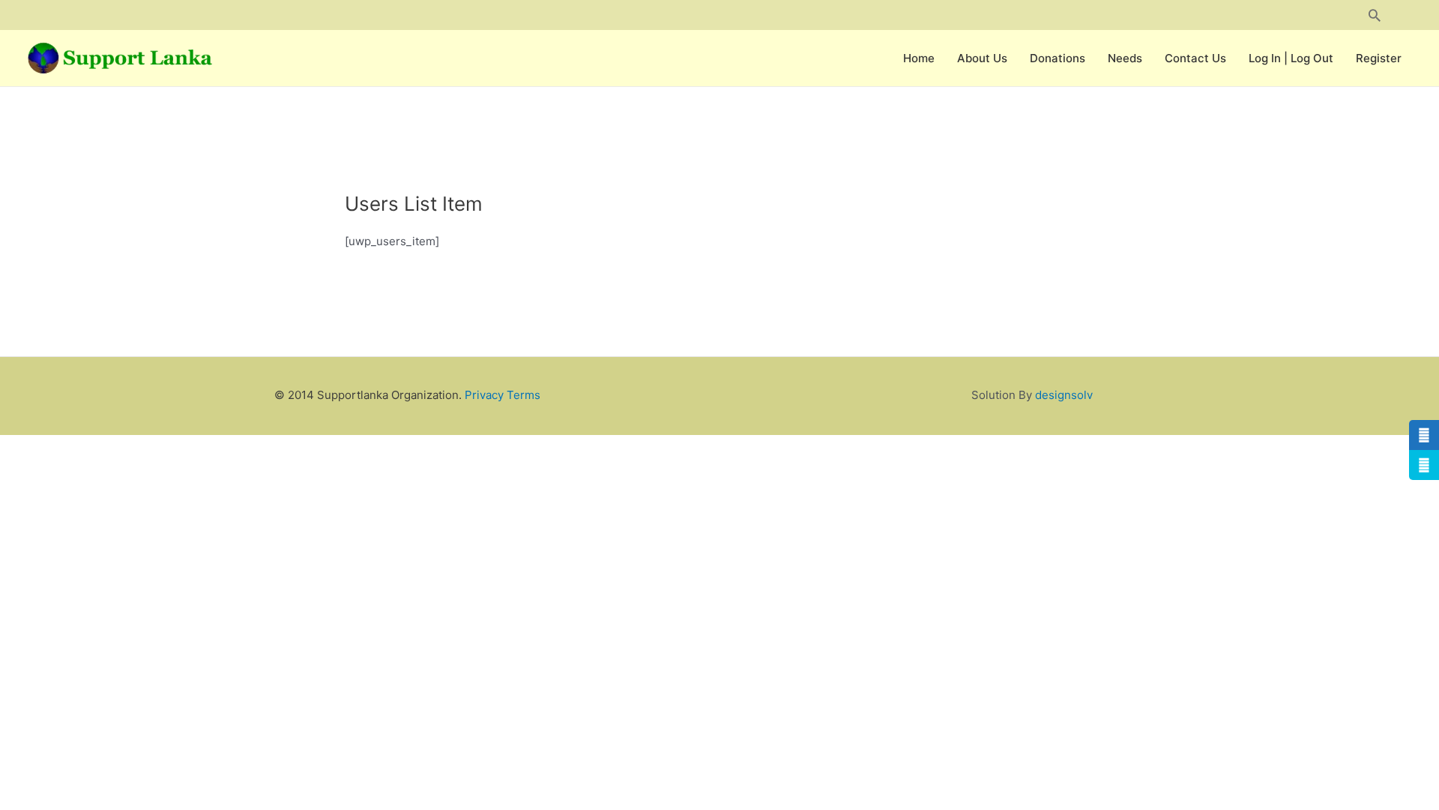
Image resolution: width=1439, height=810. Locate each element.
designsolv (1064, 395)
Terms (523, 395)
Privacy (484, 395)
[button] (1374, 15)
